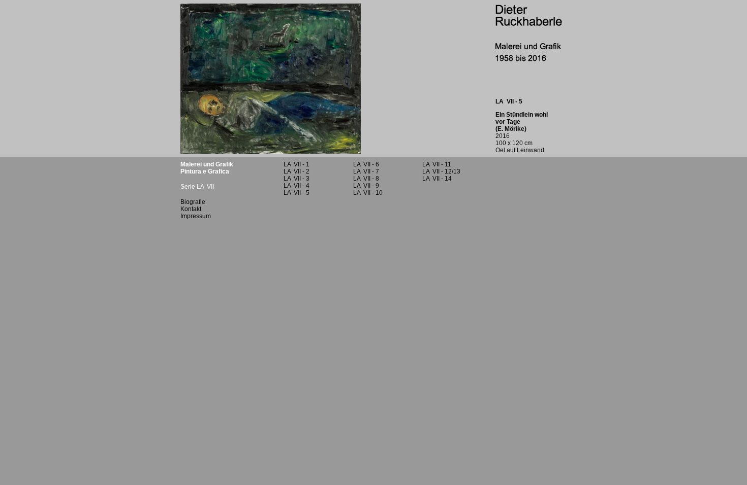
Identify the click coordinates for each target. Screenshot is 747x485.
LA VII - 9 (366, 185)
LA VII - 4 (296, 185)
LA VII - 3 (296, 178)
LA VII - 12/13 (441, 171)
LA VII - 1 (296, 164)
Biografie (192, 201)
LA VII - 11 (436, 164)
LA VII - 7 (366, 171)
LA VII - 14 (437, 178)
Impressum (195, 216)
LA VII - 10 (368, 192)
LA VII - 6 (366, 164)
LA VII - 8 (366, 178)
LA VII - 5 (296, 192)
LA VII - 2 (296, 171)
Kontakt (190, 209)
